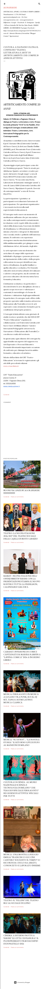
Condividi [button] (6, 394)
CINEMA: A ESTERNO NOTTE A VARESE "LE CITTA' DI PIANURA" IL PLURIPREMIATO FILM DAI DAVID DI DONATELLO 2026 (21, 939)
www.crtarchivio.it (11, 366)
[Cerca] (39, 3)
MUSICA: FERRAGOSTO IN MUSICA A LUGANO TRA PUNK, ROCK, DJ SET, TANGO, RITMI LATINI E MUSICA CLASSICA (21, 698)
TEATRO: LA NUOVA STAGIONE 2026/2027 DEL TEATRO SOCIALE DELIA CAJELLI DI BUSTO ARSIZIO (20, 536)
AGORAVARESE (10, 7)
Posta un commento (17, 497)
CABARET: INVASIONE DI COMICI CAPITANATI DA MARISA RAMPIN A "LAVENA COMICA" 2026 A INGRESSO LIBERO (22, 655)
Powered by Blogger (23, 982)
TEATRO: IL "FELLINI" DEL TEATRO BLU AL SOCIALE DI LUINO (21, 901)
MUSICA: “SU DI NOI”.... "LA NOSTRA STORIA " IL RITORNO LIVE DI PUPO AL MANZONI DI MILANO (21, 742)
